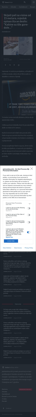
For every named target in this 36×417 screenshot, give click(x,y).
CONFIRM (10, 241)
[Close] (32, 169)
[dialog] (18, 208)
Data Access (18, 248)
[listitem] (18, 203)
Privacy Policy (29, 248)
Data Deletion (7, 248)
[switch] (28, 208)
